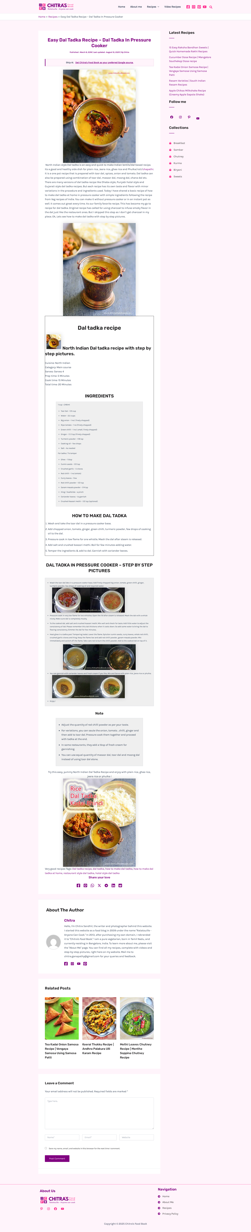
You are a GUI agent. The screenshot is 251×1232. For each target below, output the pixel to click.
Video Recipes (172, 6)
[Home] (163, 1196)
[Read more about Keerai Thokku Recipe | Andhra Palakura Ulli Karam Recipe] (99, 1018)
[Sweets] (175, 176)
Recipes (151, 6)
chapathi (148, 169)
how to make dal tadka (118, 868)
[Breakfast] (177, 143)
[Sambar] (176, 149)
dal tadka (98, 868)
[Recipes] (165, 1208)
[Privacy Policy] (168, 1214)
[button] (157, 6)
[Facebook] (188, 7)
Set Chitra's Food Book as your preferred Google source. (104, 62)
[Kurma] (175, 163)
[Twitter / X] (99, 885)
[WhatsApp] (92, 885)
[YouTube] (205, 7)
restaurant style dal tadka (78, 873)
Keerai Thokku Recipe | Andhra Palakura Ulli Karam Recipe (98, 1049)
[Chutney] (176, 156)
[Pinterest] (199, 7)
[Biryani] (175, 169)
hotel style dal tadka (107, 873)
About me (136, 6)
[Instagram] (194, 7)
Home (121, 6)
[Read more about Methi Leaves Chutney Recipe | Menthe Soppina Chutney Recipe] (137, 1018)
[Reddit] (120, 885)
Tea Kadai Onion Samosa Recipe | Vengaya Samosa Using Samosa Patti (188, 70)
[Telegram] (106, 885)
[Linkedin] (113, 885)
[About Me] (166, 1202)
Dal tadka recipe (82, 868)
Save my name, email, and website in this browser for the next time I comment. (84, 1148)
